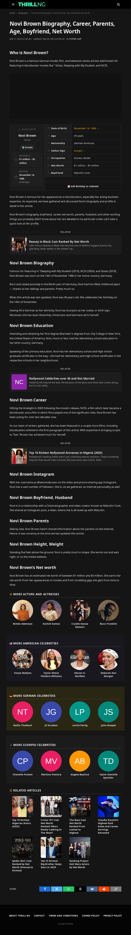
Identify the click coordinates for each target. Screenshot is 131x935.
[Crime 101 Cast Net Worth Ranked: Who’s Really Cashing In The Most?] (51, 815)
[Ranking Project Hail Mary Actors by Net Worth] (80, 854)
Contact (39, 915)
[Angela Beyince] (80, 765)
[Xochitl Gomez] (51, 614)
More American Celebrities (35, 643)
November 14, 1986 (86, 128)
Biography (23, 13)
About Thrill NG (19, 915)
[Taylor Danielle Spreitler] (108, 765)
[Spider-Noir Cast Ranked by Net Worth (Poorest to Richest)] (23, 854)
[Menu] (13, 4)
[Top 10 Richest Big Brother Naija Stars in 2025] (51, 854)
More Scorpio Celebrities (34, 745)
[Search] (118, 4)
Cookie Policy (91, 915)
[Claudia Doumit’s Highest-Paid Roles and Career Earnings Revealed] (108, 815)
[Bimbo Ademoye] (23, 614)
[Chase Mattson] (23, 663)
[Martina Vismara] (51, 765)
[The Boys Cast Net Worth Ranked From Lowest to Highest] (80, 815)
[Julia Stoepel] (108, 714)
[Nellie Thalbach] (23, 714)
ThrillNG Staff (75, 39)
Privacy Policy (113, 915)
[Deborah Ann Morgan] (108, 663)
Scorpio (79, 150)
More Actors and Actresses (36, 594)
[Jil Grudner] (51, 714)
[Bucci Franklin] (108, 614)
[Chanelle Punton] (23, 765)
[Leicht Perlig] (80, 714)
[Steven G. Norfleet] (80, 663)
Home (12, 13)
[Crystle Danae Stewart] (80, 614)
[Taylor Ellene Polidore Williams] (51, 663)
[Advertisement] (65, 96)
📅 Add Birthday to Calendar (83, 186)
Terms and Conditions (63, 915)
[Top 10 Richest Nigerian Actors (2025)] (23, 815)
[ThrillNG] (32, 4)
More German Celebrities (34, 696)
